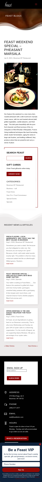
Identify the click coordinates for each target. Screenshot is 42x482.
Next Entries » (33, 346)
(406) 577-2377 (14, 408)
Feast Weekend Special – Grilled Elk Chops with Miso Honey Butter (19, 275)
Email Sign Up (15, 368)
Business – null (12, 188)
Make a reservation (17, 438)
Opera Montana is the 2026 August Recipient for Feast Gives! (18, 312)
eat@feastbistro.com (16, 417)
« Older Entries (9, 346)
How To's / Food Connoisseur (17, 195)
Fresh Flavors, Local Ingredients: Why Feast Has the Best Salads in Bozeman (20, 238)
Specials (9, 202)
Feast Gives (11, 192)
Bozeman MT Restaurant (22, 58)
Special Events (12, 198)
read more (9, 263)
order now (14, 174)
